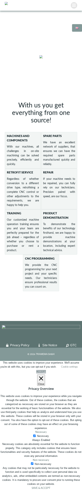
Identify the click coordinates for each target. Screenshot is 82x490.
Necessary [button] (41, 432)
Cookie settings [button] (69, 367)
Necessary (43, 436)
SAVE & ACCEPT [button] (41, 488)
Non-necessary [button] (41, 460)
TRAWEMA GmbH (45, 354)
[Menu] (74, 5)
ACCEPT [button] (41, 371)
